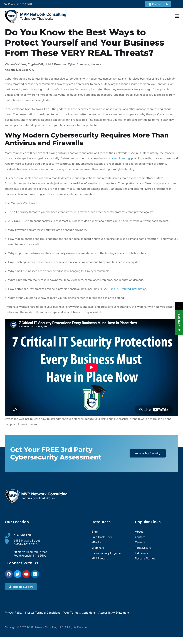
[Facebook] (9, 574)
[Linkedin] (35, 574)
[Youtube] (26, 574)
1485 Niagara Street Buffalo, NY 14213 (26, 542)
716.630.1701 (23, 535)
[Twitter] (17, 574)
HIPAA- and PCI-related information (123, 289)
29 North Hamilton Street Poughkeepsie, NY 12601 (30, 554)
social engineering (118, 158)
